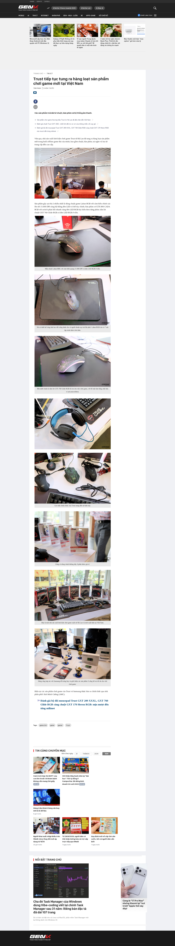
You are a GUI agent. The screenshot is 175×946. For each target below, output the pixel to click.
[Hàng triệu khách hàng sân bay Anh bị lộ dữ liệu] (46, 797)
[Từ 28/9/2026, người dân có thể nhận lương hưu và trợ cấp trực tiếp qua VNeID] (75, 825)
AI (28, 15)
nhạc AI (100, 8)
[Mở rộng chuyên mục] (155, 15)
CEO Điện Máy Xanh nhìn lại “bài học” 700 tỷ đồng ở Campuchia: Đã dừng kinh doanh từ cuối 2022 (75, 780)
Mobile (21, 15)
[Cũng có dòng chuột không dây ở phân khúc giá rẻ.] (73, 536)
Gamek (32, 1)
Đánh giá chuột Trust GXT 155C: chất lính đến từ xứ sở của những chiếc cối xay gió (66, 124)
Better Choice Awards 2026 (65, 8)
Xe (82, 15)
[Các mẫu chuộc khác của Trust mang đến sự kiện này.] (73, 478)
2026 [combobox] (96, 754)
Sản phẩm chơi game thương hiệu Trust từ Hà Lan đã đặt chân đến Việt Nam (64, 120)
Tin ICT (35, 15)
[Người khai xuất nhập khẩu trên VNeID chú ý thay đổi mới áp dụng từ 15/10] (46, 825)
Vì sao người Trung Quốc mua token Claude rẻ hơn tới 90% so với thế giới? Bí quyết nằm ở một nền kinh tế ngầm (87, 43)
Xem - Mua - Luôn (70, 15)
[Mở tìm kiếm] (155, 8)
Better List (86, 8)
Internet (45, 15)
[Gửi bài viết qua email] (35, 93)
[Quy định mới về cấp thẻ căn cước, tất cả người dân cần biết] (104, 825)
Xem (106, 754)
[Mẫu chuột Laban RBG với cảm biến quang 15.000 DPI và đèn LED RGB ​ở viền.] (73, 241)
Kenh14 (39, 1)
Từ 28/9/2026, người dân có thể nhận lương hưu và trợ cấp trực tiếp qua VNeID (75, 839)
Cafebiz (47, 1)
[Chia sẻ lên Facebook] (35, 101)
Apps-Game (90, 15)
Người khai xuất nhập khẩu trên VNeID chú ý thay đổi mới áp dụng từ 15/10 (46, 839)
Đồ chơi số (103, 15)
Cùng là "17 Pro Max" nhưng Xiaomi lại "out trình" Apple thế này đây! (134, 904)
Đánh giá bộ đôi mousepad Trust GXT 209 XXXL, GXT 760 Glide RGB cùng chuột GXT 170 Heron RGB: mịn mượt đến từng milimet (74, 704)
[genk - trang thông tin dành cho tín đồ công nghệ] (40, 938)
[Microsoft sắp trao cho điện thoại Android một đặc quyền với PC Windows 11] (40, 30)
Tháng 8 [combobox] (86, 754)
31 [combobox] (77, 754)
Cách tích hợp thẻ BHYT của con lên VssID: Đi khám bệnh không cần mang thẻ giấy (45, 778)
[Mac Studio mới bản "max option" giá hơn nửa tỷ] (134, 30)
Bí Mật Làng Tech (146, 15)
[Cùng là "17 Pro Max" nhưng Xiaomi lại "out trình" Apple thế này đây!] (134, 880)
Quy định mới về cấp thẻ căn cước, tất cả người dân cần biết (103, 839)
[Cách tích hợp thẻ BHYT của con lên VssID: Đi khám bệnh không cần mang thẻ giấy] (46, 765)
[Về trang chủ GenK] (28, 8)
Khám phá (56, 15)
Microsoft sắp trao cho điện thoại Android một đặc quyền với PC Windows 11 (40, 41)
